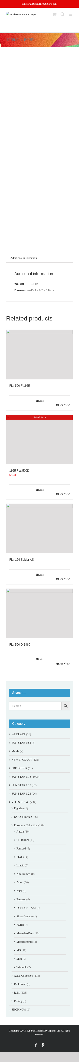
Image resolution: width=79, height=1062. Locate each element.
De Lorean (20, 984)
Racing (18, 1001)
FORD (20, 924)
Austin (20, 831)
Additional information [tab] (23, 258)
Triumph (21, 967)
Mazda (15, 751)
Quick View (63, 404)
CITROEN (22, 840)
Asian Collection (23, 975)
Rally (17, 992)
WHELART (18, 734)
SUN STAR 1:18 (21, 776)
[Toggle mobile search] (63, 14)
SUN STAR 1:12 (21, 785)
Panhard (21, 848)
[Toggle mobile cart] (54, 14)
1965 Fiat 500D (19, 470)
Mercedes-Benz (25, 933)
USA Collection (23, 816)
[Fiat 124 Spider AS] (39, 528)
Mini (19, 958)
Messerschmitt (24, 941)
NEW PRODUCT (22, 759)
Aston (19, 882)
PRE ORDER (19, 768)
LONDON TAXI (26, 907)
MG (18, 950)
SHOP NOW (19, 1009)
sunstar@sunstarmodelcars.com (39, 3)
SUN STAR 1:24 (21, 793)
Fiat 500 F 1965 (19, 385)
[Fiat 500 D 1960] (39, 613)
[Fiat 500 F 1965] (39, 354)
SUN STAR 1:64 (21, 742)
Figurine (19, 808)
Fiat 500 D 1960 (19, 644)
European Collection (25, 825)
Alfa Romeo (23, 874)
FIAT (19, 857)
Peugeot (21, 899)
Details (40, 400)
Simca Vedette (24, 916)
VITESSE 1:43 (20, 802)
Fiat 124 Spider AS (21, 559)
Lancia (20, 865)
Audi (19, 890)
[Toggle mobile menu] (71, 14)
